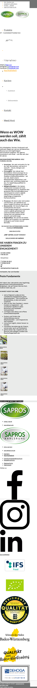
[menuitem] (17, 2)
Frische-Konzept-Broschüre (13, 458)
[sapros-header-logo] (15, 19)
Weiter (7, 554)
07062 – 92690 (9, 5)
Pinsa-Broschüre (9, 460)
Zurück (2, 554)
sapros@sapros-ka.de (9, 450)
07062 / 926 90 (8, 421)
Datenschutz (8, 463)
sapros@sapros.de (10, 7)
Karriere (6, 454)
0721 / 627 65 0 (8, 447)
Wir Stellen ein (9, 2)
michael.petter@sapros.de (9, 268)
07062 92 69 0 (7, 261)
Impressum (7, 465)
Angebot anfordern (10, 4)
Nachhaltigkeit (9, 455)
